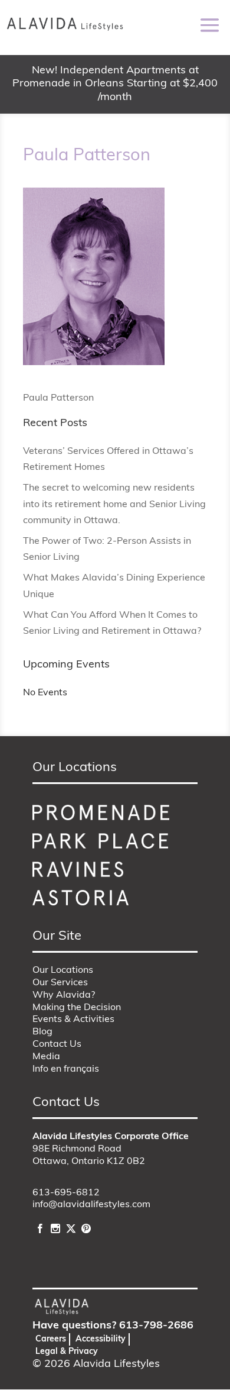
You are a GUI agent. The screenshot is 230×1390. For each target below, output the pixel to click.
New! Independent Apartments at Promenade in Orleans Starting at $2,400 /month (115, 84)
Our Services (60, 983)
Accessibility (100, 1339)
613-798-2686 (156, 1326)
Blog (42, 1032)
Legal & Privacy (66, 1351)
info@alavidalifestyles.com (91, 1205)
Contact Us (56, 1044)
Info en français (65, 1069)
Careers (50, 1339)
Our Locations (62, 970)
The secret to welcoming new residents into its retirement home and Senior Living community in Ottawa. (114, 504)
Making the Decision (76, 1007)
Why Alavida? (63, 995)
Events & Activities (73, 1019)
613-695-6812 (66, 1193)
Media (46, 1057)
